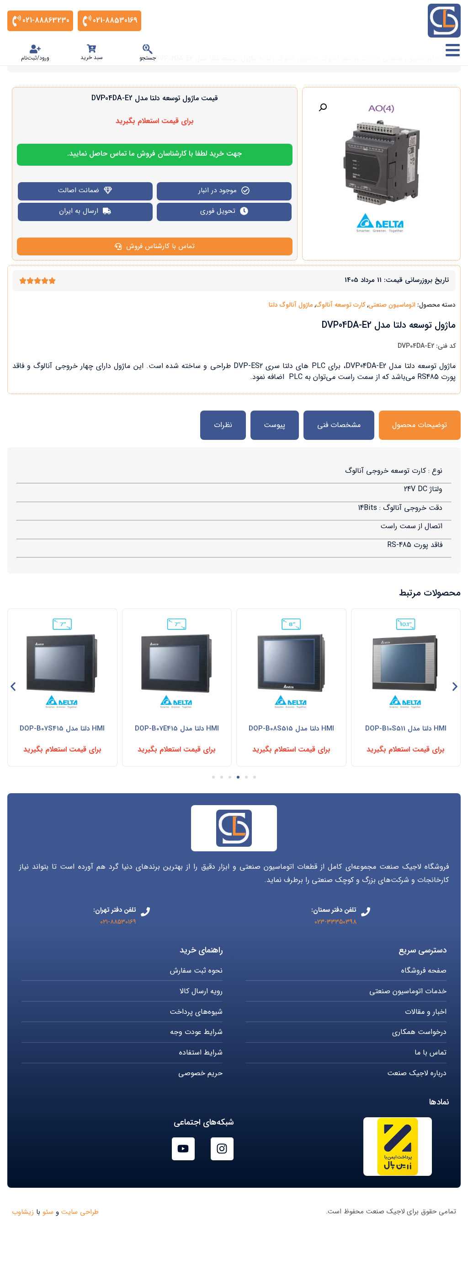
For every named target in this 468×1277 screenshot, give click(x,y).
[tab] (420, 425)
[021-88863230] (16, 21)
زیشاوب (23, 1212)
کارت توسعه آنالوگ (340, 305)
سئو (48, 1212)
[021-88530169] (87, 21)
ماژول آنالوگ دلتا (291, 305)
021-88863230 (45, 20)
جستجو (147, 58)
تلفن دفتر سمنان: (333, 910)
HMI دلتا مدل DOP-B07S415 (62, 728)
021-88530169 (115, 20)
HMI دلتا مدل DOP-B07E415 (177, 728)
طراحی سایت (80, 1212)
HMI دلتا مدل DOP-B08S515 (291, 728)
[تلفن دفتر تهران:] (145, 912)
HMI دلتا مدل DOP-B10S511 (406, 728)
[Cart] (91, 48)
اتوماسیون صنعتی (391, 305)
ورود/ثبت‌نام (35, 58)
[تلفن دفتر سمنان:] (365, 912)
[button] (322, 107)
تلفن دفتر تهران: (114, 910)
